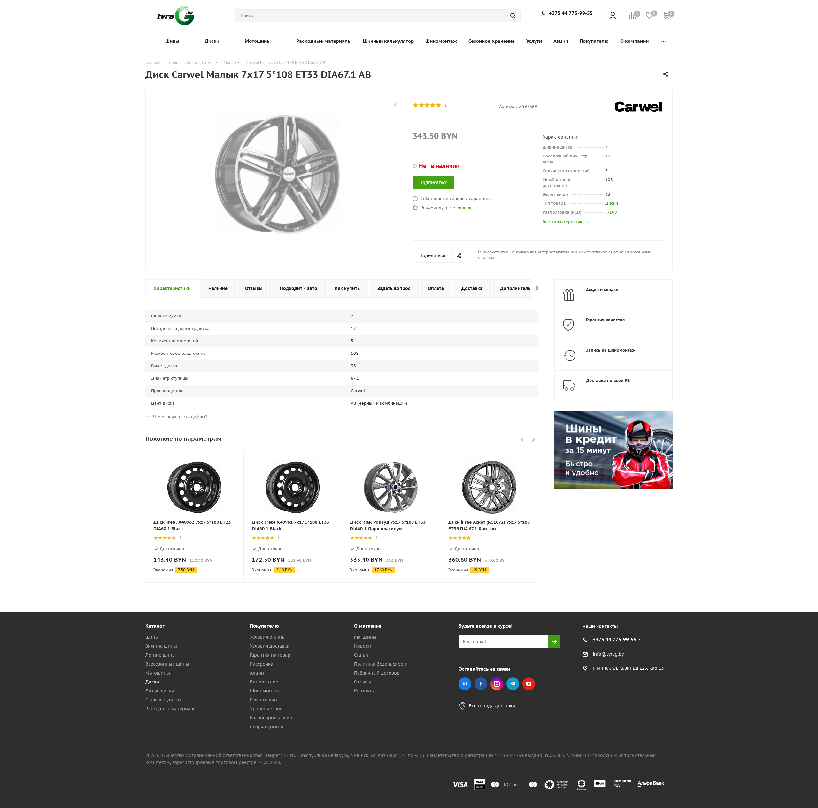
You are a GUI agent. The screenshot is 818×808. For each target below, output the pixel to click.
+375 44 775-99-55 (571, 13)
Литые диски (159, 691)
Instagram (496, 683)
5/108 (611, 212)
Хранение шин (266, 709)
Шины (152, 637)
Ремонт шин (263, 700)
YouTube (528, 683)
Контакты (364, 691)
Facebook (481, 683)
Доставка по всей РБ (608, 380)
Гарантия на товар (270, 655)
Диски (611, 203)
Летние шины (160, 655)
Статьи (361, 655)
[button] (791, 573)
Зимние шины (161, 646)
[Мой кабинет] (612, 15)
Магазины (365, 637)
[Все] (663, 41)
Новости (363, 646)
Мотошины (157, 673)
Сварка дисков (266, 726)
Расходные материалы (171, 709)
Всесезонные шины (167, 664)
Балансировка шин (271, 717)
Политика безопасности (381, 664)
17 (607, 156)
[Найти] (513, 15)
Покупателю (264, 626)
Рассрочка (261, 664)
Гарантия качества (605, 320)
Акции (257, 673)
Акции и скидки (602, 289)
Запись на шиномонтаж (611, 350)
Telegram (512, 683)
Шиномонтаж (265, 691)
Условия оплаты (268, 637)
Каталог (155, 626)
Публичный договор (377, 673)
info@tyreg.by (608, 654)
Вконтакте (465, 683)
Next (533, 440)
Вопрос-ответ (265, 682)
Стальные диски (163, 700)
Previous (522, 440)
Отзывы (362, 682)
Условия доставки (270, 646)
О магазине (368, 626)
